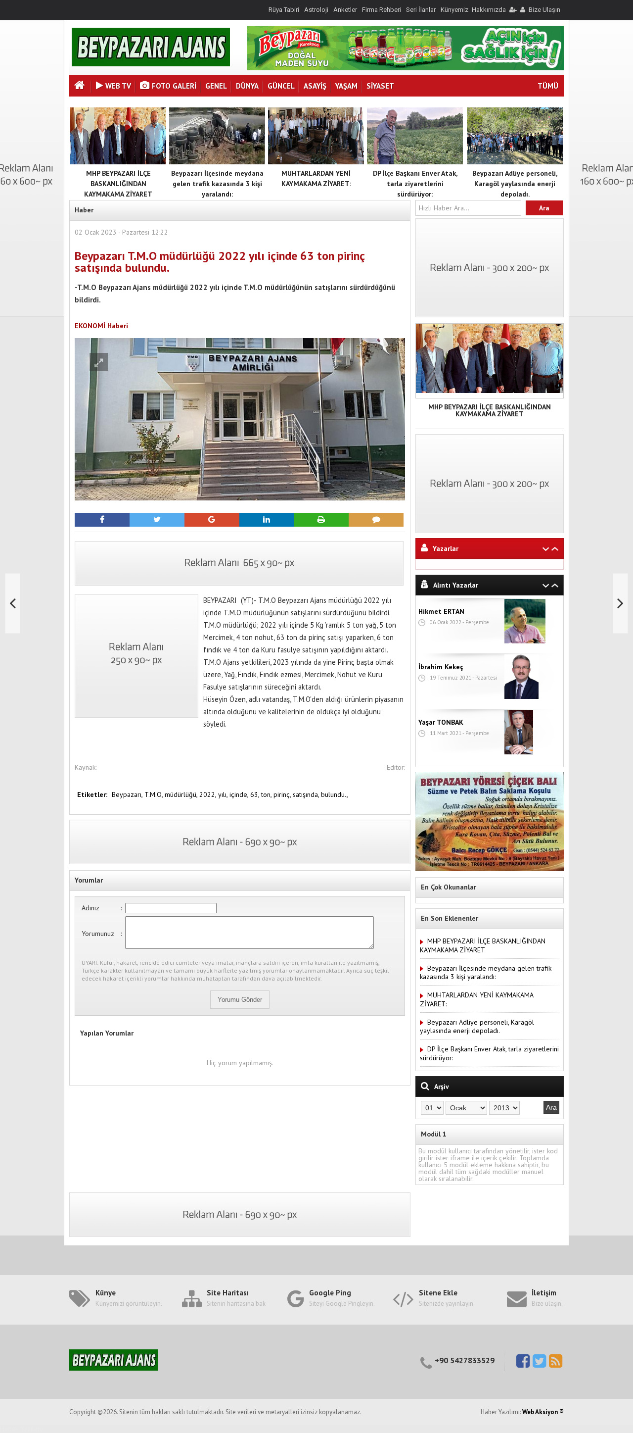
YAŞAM (346, 86)
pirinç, (283, 794)
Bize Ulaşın (544, 9)
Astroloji (316, 9)
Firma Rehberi (381, 9)
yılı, (223, 794)
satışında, (307, 794)
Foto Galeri (174, 86)
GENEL (216, 86)
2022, (208, 794)
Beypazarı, (128, 794)
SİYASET (380, 86)
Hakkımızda (489, 9)
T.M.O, (154, 794)
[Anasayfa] (80, 86)
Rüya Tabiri (284, 9)
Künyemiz (454, 9)
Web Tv (118, 86)
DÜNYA (247, 86)
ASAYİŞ (315, 86)
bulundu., (334, 794)
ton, (267, 794)
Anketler (345, 9)
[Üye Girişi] (512, 9)
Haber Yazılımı (21, 1428)
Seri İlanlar (421, 9)
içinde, (239, 794)
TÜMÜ (548, 86)
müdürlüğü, (182, 794)
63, (255, 794)
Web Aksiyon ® (543, 1412)
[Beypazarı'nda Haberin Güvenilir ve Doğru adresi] (151, 63)
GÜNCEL (281, 86)
